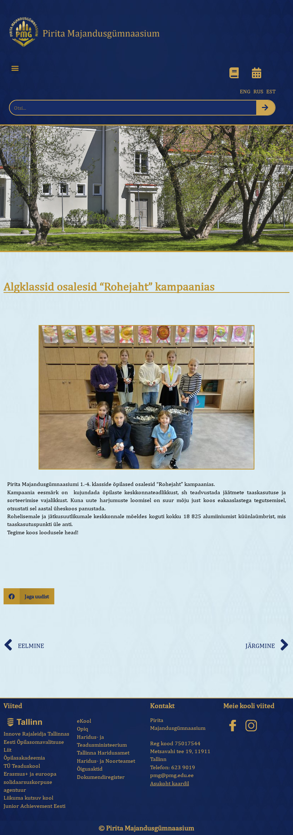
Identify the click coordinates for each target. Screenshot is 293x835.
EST (270, 91)
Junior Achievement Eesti (34, 805)
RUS (258, 91)
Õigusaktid (90, 768)
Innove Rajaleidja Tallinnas (36, 733)
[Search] (265, 107)
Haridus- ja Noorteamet (106, 760)
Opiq (82, 728)
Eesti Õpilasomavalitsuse (34, 741)
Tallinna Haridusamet (103, 752)
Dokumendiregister (101, 776)
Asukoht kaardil (169, 783)
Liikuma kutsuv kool (28, 797)
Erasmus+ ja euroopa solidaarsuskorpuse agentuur (30, 781)
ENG (245, 91)
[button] (15, 68)
